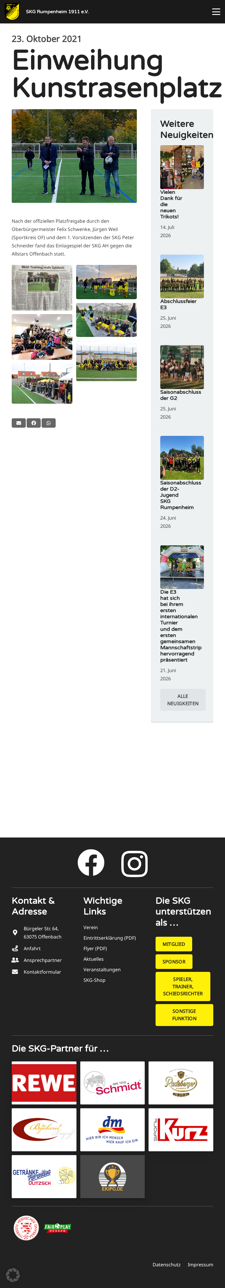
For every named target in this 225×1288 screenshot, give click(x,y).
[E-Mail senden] (19, 423)
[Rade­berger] (181, 1082)
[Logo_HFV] (27, 1228)
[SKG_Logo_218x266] (12, 11)
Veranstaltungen (102, 969)
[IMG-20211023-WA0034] (106, 282)
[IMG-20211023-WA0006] (42, 336)
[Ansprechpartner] (18, 960)
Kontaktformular (42, 972)
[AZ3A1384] (106, 361)
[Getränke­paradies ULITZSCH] (44, 1176)
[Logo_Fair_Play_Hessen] (57, 1228)
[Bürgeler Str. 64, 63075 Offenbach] (18, 933)
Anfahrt (32, 948)
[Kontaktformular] (18, 972)
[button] (216, 12)
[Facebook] (91, 863)
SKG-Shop (94, 980)
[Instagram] (134, 864)
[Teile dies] (34, 423)
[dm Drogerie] (112, 1129)
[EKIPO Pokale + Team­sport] (112, 1176)
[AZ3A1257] (42, 383)
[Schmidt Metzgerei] (112, 1082)
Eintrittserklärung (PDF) (109, 938)
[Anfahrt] (18, 948)
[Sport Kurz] (181, 1129)
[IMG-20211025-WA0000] (42, 287)
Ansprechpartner (43, 960)
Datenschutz (167, 1264)
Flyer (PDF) (95, 948)
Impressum (200, 1264)
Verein (90, 927)
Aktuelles (93, 959)
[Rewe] (44, 1082)
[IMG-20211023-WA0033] (106, 320)
